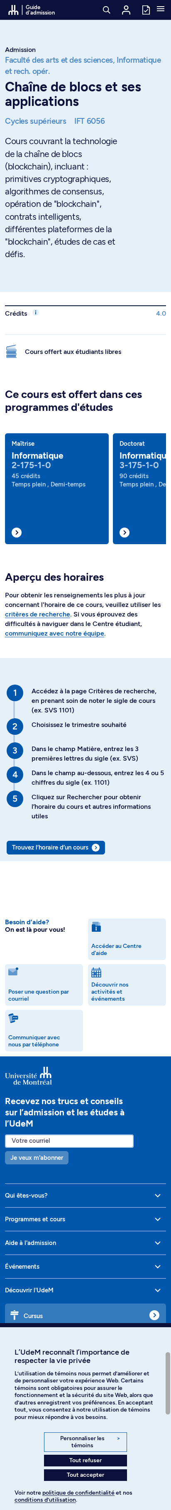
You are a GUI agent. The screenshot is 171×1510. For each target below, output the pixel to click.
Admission (20, 50)
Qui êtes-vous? (26, 1195)
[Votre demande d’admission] (145, 9)
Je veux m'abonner (36, 1157)
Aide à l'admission (30, 1243)
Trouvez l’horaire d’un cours (50, 847)
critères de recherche (37, 614)
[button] (160, 9)
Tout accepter (85, 1474)
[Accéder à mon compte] (126, 10)
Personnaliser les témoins (90, 1442)
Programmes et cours (35, 1219)
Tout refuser (85, 1460)
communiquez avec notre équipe (54, 633)
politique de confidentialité (78, 1492)
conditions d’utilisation (45, 1499)
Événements (22, 1266)
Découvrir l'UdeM (29, 1290)
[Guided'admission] (85, 1075)
